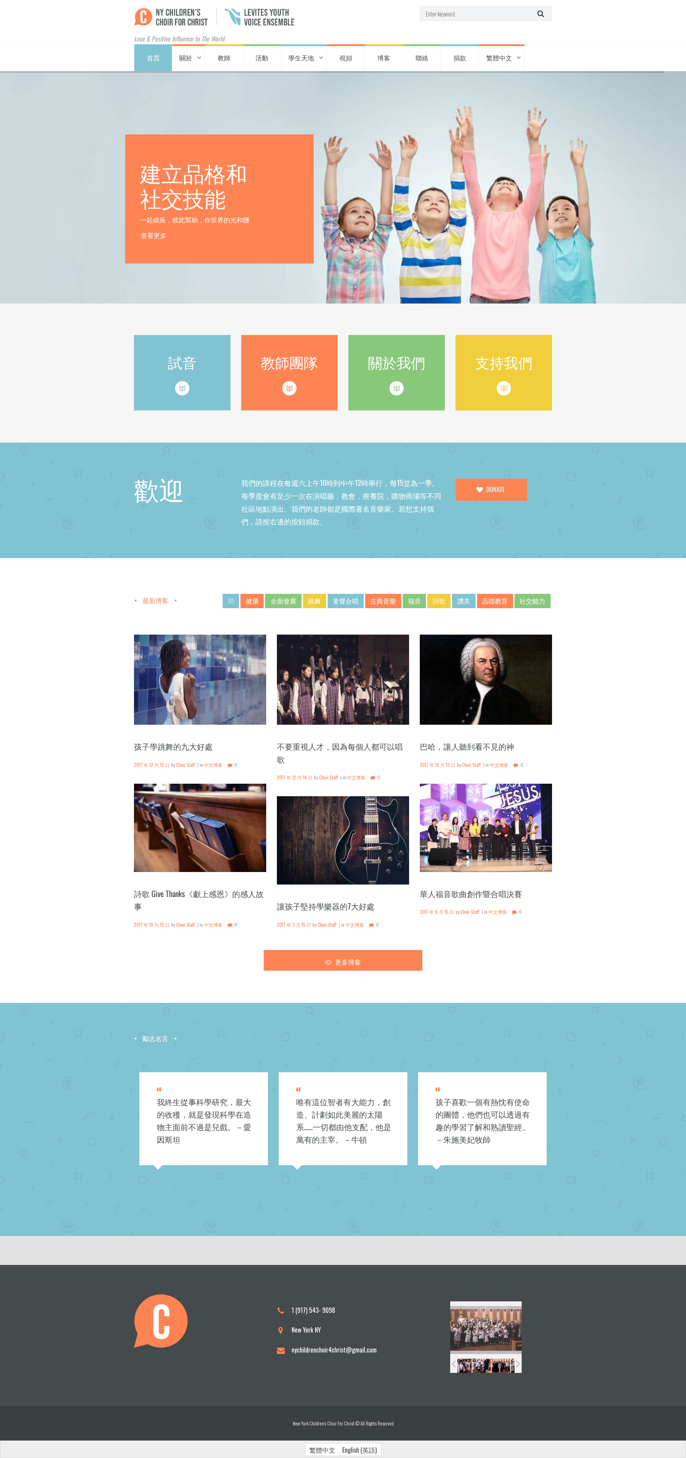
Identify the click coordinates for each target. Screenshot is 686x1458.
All (231, 600)
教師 (224, 57)
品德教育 (495, 600)
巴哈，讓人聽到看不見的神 (467, 746)
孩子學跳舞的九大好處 (173, 746)
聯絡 (422, 57)
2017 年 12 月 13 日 (438, 765)
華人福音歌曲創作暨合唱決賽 (471, 893)
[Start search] (540, 14)
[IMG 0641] (466, 1365)
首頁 (153, 57)
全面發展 (283, 600)
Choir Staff (185, 765)
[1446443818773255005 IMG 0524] (486, 1366)
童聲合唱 (345, 600)
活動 (261, 57)
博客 (383, 57)
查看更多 (153, 236)
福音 (414, 600)
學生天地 (301, 57)
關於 (185, 57)
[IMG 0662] (505, 1366)
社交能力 (532, 600)
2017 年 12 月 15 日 (152, 765)
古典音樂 (383, 600)
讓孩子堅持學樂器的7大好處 (325, 906)
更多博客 (348, 961)
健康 (252, 600)
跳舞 (314, 600)
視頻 (345, 57)
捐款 (459, 57)
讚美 (463, 600)
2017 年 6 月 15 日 (437, 911)
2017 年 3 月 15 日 (294, 924)
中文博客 (213, 765)
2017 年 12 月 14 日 (295, 777)
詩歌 (439, 600)
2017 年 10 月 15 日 (152, 924)
